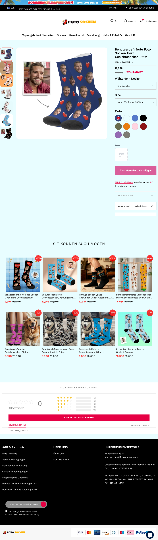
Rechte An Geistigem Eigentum (19, 483)
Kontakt (113, 8)
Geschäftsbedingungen (15, 471)
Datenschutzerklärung (14, 465)
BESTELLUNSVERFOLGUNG (138, 8)
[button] (20, 93)
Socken (61, 35)
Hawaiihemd (76, 35)
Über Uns (58, 453)
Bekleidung (93, 35)
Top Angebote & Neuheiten (38, 35)
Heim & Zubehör (112, 35)
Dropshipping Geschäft (15, 477)
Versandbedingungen (13, 459)
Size (118, 95)
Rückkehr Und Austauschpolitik (19, 489)
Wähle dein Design (127, 78)
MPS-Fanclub (9, 453)
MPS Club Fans (124, 182)
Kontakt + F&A (61, 459)
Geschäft (130, 35)
